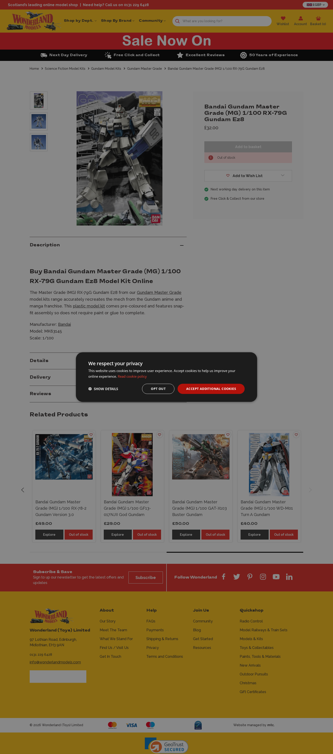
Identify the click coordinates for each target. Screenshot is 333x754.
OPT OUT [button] (158, 389)
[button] (103, 389)
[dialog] (166, 377)
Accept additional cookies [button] (211, 389)
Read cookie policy (132, 376)
